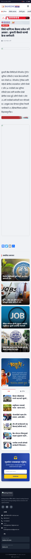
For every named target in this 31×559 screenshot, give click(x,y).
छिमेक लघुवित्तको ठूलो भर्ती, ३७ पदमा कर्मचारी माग (15, 277)
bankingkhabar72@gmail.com (11, 525)
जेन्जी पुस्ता (22, 11)
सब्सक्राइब (15, 476)
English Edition (16, 557)
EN (11, 507)
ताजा (9, 391)
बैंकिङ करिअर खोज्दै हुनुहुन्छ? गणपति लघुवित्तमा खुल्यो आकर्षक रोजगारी (15, 324)
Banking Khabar (13, 554)
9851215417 (6, 518)
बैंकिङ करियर (5, 25)
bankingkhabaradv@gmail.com (11, 530)
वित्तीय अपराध (12, 11)
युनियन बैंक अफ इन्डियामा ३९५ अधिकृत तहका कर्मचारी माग (13, 301)
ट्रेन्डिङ (23, 391)
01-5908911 (7, 521)
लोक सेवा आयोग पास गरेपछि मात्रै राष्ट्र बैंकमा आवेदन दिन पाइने (15, 348)
